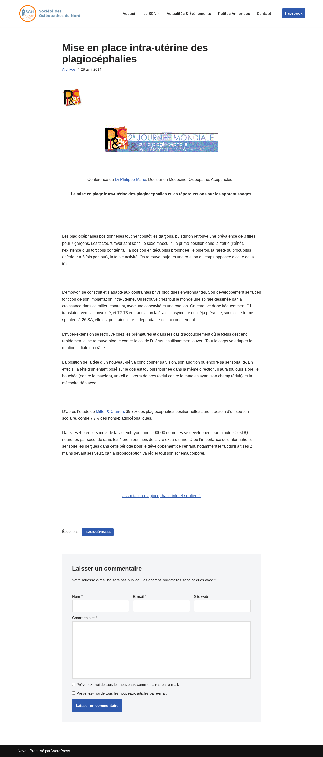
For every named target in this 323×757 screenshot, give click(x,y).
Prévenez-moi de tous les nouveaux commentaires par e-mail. (127, 684)
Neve (22, 751)
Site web (201, 596)
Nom (77, 596)
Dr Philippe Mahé (130, 179)
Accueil (129, 13)
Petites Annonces (234, 13)
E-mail (139, 596)
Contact (264, 13)
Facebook (293, 13)
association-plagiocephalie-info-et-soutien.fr (161, 496)
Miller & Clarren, (110, 411)
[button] (159, 14)
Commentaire (84, 618)
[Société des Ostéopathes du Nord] (49, 13)
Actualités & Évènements (189, 13)
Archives (69, 69)
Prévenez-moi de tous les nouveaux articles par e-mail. (121, 693)
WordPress (60, 751)
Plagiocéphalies (98, 531)
